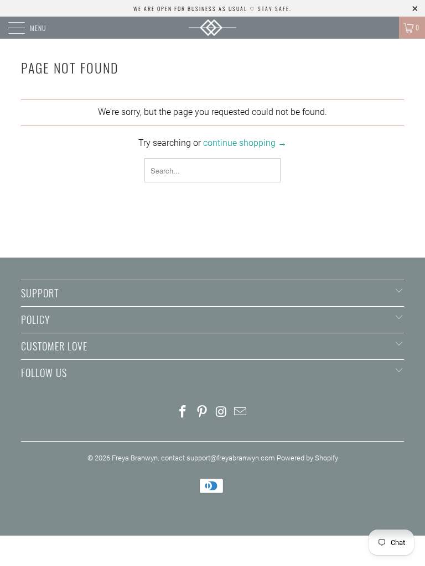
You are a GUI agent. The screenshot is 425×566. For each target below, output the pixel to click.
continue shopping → (245, 143)
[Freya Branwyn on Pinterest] (202, 412)
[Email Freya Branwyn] (240, 412)
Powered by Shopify (307, 458)
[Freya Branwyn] (212, 28)
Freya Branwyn (135, 458)
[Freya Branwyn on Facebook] (183, 412)
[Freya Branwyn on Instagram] (222, 412)
